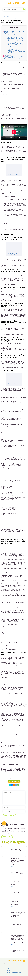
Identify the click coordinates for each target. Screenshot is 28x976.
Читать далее (7, 836)
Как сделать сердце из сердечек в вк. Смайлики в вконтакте (18, 883)
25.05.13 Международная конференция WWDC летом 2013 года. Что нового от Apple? (15, 38)
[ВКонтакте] (12, 785)
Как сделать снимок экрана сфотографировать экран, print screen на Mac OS (14, 57)
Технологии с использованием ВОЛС (17, 873)
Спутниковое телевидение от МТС (18, 951)
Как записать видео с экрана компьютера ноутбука (14, 384)
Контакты (9, 970)
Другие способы (7, 55)
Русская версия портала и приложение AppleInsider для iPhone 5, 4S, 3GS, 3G (15, 50)
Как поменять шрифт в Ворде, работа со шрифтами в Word (17, 849)
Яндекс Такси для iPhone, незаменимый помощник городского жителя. (15, 47)
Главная (9, 966)
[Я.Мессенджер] (10, 785)
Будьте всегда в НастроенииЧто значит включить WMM (17, 903)
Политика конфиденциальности (14, 972)
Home (4, 16)
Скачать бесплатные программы (16, 893)
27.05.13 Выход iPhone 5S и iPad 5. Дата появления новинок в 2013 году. (15, 35)
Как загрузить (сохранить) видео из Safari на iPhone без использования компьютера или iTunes (16, 53)
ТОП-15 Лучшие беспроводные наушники (13, 825)
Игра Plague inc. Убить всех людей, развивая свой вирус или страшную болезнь (15, 44)
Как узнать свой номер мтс (14, 174)
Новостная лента (8, 33)
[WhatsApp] (18, 785)
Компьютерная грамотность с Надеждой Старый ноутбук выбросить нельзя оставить (17, 861)
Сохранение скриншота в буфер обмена (13, 58)
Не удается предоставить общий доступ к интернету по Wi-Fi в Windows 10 (14, 253)
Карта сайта (9, 968)
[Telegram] (16, 785)
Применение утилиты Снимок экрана (12, 30)
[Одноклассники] (14, 785)
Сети (8, 16)
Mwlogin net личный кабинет (16, 925)
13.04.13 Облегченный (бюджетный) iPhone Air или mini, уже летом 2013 (15, 41)
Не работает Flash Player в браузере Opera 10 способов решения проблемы (18, 914)
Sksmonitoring (16, 3)
